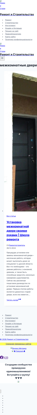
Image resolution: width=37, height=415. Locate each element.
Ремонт (8, 20)
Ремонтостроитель (17, 245)
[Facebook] (1, 358)
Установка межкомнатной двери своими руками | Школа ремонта (18, 230)
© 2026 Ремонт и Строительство (14, 339)
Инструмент (10, 25)
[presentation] (20, 141)
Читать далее (14, 300)
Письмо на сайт (11, 31)
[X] (4, 358)
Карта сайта (10, 37)
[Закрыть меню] (0, 391)
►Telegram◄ (19, 351)
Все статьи (11, 216)
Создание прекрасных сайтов (18, 344)
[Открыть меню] (2, 58)
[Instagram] (7, 358)
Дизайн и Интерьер (13, 28)
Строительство (11, 23)
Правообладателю (13, 34)
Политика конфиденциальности (18, 39)
